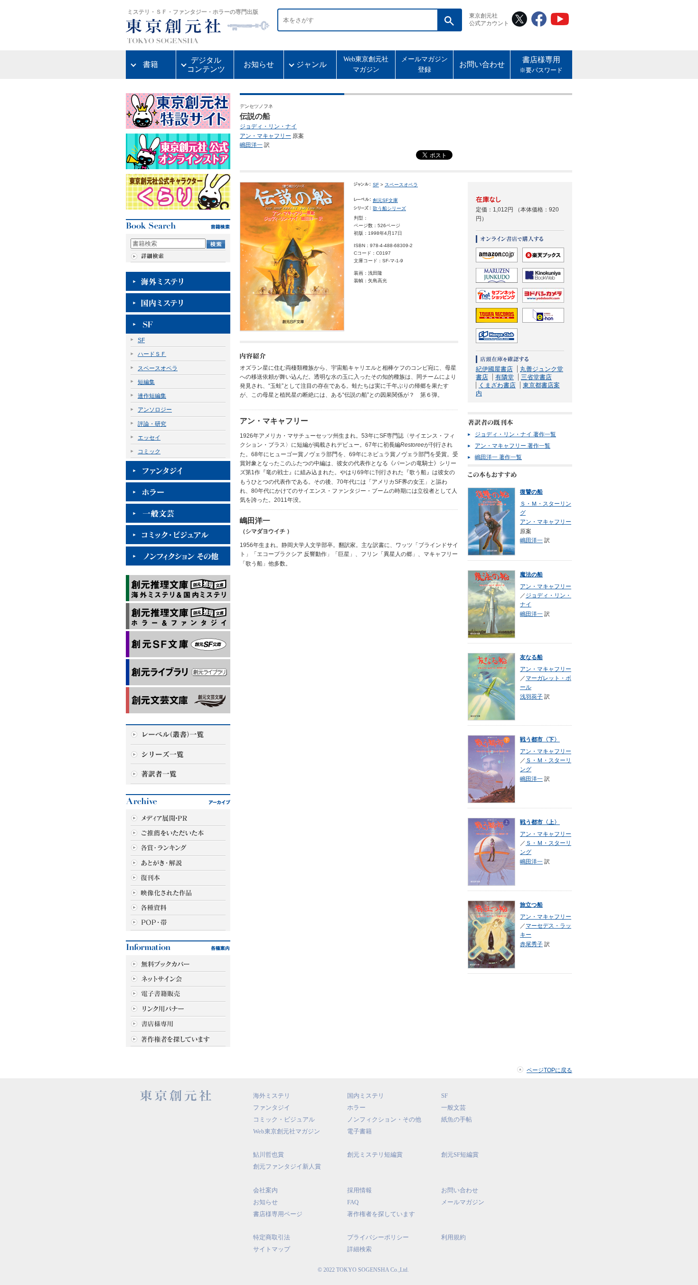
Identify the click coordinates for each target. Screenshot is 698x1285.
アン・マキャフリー (265, 136)
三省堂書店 (536, 377)
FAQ (352, 1202)
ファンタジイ (271, 1107)
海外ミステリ (271, 1095)
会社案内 (265, 1190)
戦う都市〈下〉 (540, 739)
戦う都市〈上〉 (540, 822)
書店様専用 (541, 65)
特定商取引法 (271, 1237)
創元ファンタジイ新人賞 (287, 1166)
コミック (149, 451)
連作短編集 (152, 396)
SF (141, 340)
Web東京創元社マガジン (365, 64)
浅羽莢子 (531, 696)
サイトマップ (271, 1249)
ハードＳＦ (152, 354)
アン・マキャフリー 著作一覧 (512, 445)
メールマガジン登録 (424, 64)
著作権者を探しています (381, 1214)
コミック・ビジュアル (284, 1119)
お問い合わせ (482, 64)
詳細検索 (359, 1249)
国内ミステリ (365, 1095)
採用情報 (359, 1190)
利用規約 (453, 1237)
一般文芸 (453, 1107)
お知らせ (259, 64)
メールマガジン (462, 1202)
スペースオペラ (158, 368)
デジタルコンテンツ (206, 64)
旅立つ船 (531, 904)
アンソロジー (155, 409)
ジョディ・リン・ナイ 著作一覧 (515, 434)
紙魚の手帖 (456, 1119)
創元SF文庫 (385, 200)
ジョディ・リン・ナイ (268, 126)
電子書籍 (359, 1131)
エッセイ (149, 437)
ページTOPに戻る (549, 1070)
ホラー (356, 1107)
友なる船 (531, 657)
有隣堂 (504, 377)
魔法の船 (531, 574)
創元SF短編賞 (460, 1154)
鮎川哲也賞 (268, 1154)
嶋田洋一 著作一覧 (498, 457)
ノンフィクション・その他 (384, 1119)
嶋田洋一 (251, 145)
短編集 (146, 382)
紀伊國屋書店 (494, 369)
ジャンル (311, 64)
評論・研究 (152, 424)
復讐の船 (531, 492)
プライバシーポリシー (378, 1237)
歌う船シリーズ (389, 208)
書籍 (150, 64)
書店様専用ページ (277, 1214)
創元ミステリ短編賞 (375, 1154)
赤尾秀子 (531, 944)
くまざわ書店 (497, 385)
